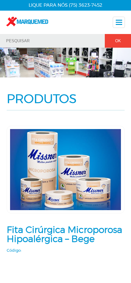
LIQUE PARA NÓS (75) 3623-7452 (65, 5)
